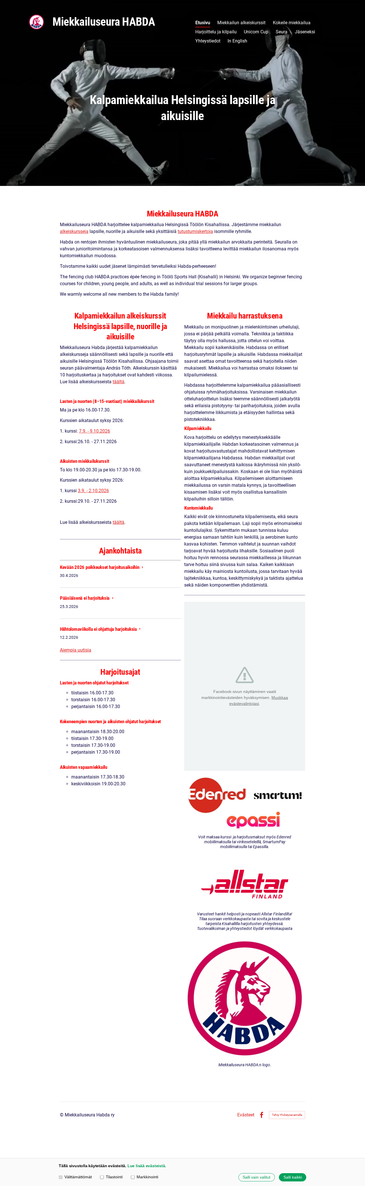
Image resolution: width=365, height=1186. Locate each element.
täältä (118, 381)
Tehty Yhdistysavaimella (287, 1114)
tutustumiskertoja (195, 231)
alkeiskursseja (74, 231)
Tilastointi (114, 1177)
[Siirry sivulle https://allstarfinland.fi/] (245, 882)
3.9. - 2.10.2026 (93, 490)
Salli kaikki (292, 1177)
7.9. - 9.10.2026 (94, 431)
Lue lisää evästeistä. (146, 1165)
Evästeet (245, 1115)
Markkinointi (147, 1177)
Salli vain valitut (256, 1177)
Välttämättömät (78, 1177)
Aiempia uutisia (75, 650)
